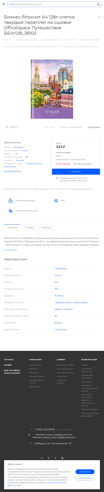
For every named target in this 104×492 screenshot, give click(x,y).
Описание (12, 228)
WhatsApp (62, 458)
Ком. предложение (65, 372)
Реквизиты (34, 387)
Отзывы (29, 228)
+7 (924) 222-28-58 (44, 429)
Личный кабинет (37, 376)
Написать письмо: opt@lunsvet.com (53, 434)
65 (56, 316)
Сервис (61, 359)
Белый (58, 322)
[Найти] (98, 4)
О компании (34, 365)
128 (26, 157)
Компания (35, 359)
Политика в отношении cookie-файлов (90, 388)
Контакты (33, 369)
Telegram (48, 458)
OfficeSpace (94, 127)
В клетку (20, 160)
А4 (16, 154)
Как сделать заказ (65, 369)
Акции (8, 365)
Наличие (45, 228)
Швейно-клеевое (64, 309)
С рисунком (61, 329)
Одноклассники (55, 458)
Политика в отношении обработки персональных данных (88, 400)
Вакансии (33, 372)
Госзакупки (62, 376)
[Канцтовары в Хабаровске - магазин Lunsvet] (52, 89)
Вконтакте (42, 458)
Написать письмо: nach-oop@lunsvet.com (54, 437)
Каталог (9, 359)
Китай (25, 150)
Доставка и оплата (65, 365)
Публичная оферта (90, 409)
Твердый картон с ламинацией (71, 302)
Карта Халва (86, 382)
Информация (89, 359)
